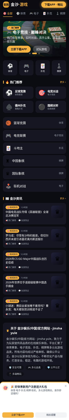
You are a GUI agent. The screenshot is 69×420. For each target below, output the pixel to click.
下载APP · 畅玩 (53, 4)
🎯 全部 (7, 13)
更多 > (63, 82)
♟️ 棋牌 (60, 13)
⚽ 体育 (21, 13)
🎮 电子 (34, 13)
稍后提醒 (51, 415)
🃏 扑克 (47, 13)
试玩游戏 (41, 49)
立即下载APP (19, 49)
